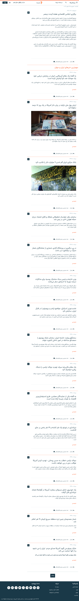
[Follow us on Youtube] (19, 587)
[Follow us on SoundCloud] (16, 587)
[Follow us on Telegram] (27, 587)
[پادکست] (9, 3)
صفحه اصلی (75, 587)
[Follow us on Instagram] (12, 587)
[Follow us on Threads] (8, 587)
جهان (77, 592)
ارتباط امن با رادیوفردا (54, 592)
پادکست (76, 595)
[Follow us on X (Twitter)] (23, 587)
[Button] (72, 62)
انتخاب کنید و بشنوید (54, 590)
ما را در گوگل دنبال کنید (19, 3)
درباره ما (57, 587)
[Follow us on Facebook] (30, 587)
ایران (77, 590)
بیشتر (52, 576)
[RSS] (34, 587)
